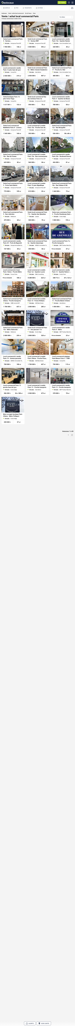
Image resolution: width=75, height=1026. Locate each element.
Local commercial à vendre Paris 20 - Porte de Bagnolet (12, 242)
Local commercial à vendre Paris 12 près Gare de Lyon (12, 69)
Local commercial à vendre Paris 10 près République (36, 184)
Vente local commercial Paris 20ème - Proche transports (13, 300)
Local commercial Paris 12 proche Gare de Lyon (12, 386)
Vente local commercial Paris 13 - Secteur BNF (37, 40)
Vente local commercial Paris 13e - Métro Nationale (13, 328)
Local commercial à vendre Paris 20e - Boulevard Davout (61, 155)
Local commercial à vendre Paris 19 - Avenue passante (12, 357)
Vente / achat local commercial (16, 13)
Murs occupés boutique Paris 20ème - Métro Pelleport (12, 415)
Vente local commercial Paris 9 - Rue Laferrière (13, 213)
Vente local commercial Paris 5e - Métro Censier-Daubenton (37, 69)
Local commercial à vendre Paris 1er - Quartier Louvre (36, 271)
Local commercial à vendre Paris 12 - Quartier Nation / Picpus (61, 271)
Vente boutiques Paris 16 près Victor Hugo (11, 98)
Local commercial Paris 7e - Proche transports (61, 242)
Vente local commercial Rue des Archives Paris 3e (37, 98)
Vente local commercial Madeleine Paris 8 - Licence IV (12, 127)
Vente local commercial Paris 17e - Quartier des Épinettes (37, 213)
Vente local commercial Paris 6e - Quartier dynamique (37, 242)
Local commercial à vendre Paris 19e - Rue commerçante (37, 155)
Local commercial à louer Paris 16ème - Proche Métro (12, 271)
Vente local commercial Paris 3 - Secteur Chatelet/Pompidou (13, 40)
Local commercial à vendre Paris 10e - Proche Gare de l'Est (36, 127)
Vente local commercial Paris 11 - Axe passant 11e (37, 328)
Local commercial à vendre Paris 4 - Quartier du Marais (61, 98)
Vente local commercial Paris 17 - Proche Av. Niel (61, 69)
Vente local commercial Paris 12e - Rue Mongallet (61, 126)
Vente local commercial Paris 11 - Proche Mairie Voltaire (61, 300)
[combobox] (65, 17)
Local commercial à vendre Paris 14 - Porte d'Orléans (36, 300)
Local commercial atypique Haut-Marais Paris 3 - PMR (61, 357)
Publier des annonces (63, 2)
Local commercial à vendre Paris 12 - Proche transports (37, 386)
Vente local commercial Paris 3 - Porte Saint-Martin (13, 184)
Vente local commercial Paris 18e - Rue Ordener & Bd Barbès (61, 184)
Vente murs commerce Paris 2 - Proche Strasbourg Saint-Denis (61, 213)
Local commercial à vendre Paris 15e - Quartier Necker (61, 40)
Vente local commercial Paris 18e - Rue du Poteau (13, 155)
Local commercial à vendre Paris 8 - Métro (61, 328)
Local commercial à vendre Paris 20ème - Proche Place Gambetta (37, 357)
